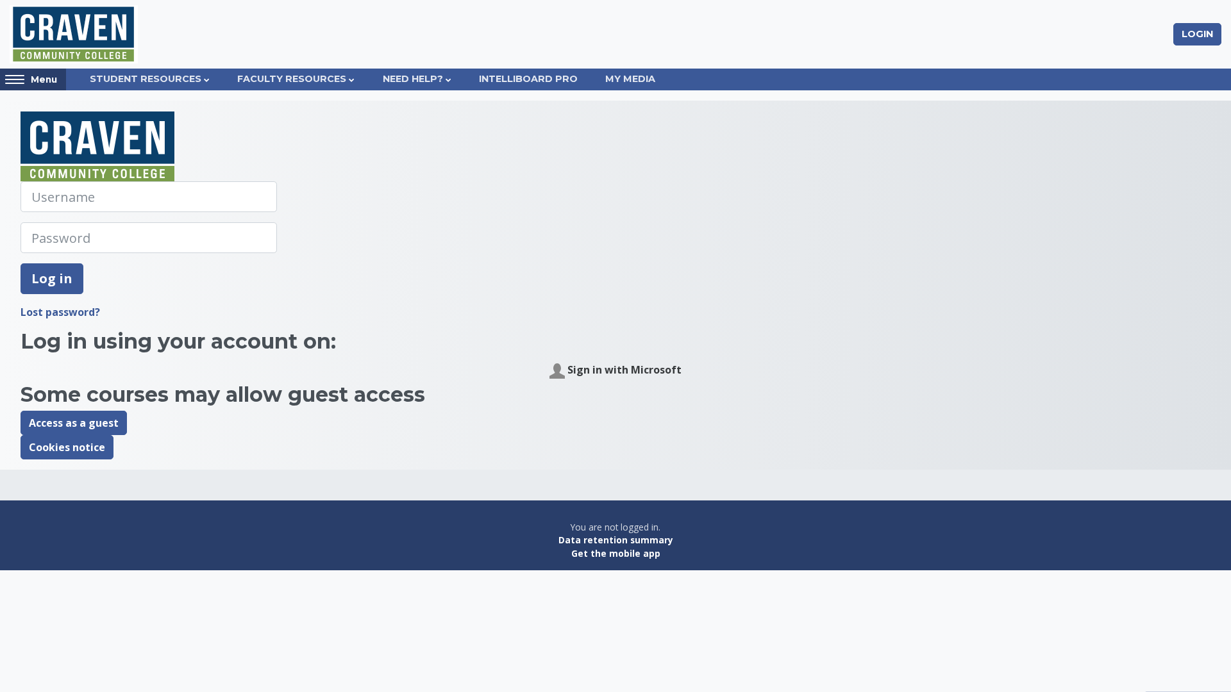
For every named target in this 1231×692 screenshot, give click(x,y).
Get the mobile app (615, 553)
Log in (51, 278)
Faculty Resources (291, 79)
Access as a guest (74, 423)
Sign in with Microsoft (623, 370)
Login (1197, 34)
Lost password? (60, 312)
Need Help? (413, 79)
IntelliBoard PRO (528, 79)
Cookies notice (67, 447)
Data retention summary (615, 540)
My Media (630, 79)
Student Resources (145, 79)
